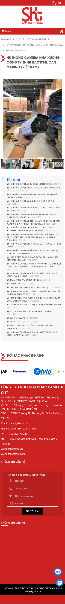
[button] (61, 82)
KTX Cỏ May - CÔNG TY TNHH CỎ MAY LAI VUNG (31, 311)
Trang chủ (6, 39)
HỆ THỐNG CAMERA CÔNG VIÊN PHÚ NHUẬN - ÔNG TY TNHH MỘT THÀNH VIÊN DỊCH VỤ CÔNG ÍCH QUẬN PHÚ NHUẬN (32, 237)
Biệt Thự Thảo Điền (18, 318)
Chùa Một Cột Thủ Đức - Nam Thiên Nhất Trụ (29, 287)
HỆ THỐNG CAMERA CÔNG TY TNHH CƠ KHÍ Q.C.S (32, 201)
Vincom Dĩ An (15, 283)
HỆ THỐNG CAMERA (36, 39)
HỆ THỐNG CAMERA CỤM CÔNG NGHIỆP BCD (30, 184)
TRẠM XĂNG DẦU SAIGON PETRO (24, 280)
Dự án (18, 39)
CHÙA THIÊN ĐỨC (17, 321)
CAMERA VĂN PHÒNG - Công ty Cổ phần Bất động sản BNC (36, 304)
